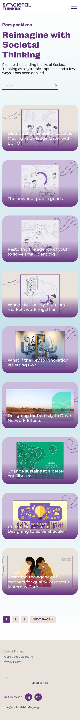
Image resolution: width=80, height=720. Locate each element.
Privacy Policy (12, 662)
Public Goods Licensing (18, 656)
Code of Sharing (13, 651)
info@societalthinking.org (21, 707)
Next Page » (43, 619)
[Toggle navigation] (75, 8)
